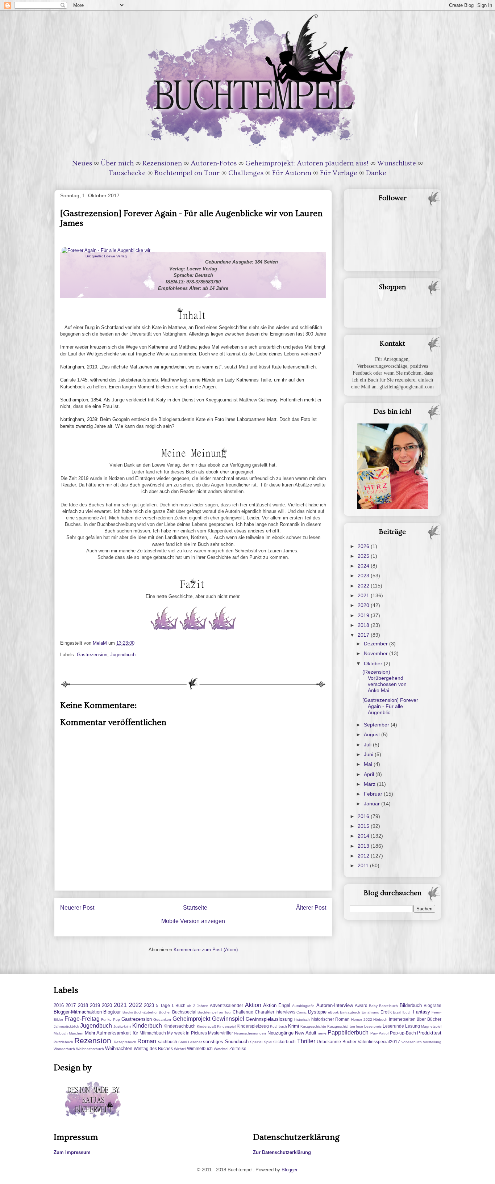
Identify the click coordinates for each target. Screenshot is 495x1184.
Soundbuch (237, 1041)
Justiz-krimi (122, 1026)
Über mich (117, 163)
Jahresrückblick (66, 1026)
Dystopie (317, 1012)
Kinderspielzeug (253, 1026)
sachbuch (167, 1041)
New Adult (305, 1033)
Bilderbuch (411, 1005)
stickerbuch (284, 1041)
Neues (82, 163)
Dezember (376, 643)
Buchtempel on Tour (187, 173)
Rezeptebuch (125, 1042)
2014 (364, 836)
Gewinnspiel (228, 1019)
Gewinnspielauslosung (269, 1019)
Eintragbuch (350, 1012)
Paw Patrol (379, 1033)
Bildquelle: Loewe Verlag (106, 256)
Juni (369, 754)
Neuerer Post (77, 908)
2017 (364, 635)
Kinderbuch (147, 1026)
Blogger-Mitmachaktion (78, 1012)
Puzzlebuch (63, 1042)
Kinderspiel (226, 1026)
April (369, 774)
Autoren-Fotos (214, 163)
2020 (364, 605)
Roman (146, 1041)
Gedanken (162, 1019)
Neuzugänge (280, 1033)
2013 (364, 846)
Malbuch (61, 1033)
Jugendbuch (123, 654)
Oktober (374, 663)
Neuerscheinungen (250, 1033)
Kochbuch (278, 1026)
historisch (302, 1019)
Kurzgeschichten (341, 1026)
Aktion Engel (276, 1005)
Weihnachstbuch (90, 1049)
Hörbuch (380, 1019)
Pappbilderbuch (348, 1032)
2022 (364, 586)
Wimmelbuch (200, 1048)
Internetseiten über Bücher (415, 1019)
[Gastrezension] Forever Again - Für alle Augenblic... (390, 706)
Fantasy (421, 1012)
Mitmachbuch (153, 1033)
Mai (369, 764)
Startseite (195, 908)
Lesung (412, 1026)
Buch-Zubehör (146, 1012)
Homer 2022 (361, 1019)
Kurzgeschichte (313, 1026)
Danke (376, 173)
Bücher (165, 1012)
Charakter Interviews (275, 1012)
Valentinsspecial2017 (379, 1041)
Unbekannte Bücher (336, 1041)
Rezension (92, 1040)
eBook (333, 1012)
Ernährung (370, 1012)
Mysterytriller (220, 1033)
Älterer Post (311, 908)
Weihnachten (118, 1048)
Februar (374, 794)
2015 (364, 826)
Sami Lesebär (189, 1042)
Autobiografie (303, 1006)
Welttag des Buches (153, 1048)
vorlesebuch (412, 1042)
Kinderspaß (206, 1026)
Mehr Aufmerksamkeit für (111, 1033)
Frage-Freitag (82, 1019)
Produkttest (429, 1033)
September (377, 725)
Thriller (306, 1041)
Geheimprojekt (191, 1019)
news (322, 1033)
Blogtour (112, 1012)
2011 (364, 865)
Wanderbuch (64, 1049)
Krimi (293, 1026)
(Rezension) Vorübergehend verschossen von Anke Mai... (384, 681)
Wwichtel (221, 1049)
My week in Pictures (187, 1033)
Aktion (253, 1005)
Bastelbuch (388, 1006)
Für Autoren (291, 173)
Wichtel (180, 1049)
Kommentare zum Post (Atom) (206, 949)
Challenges (245, 173)
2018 (364, 625)
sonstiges (213, 1041)
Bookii (127, 1012)
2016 (364, 816)
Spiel (268, 1042)
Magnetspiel (431, 1026)
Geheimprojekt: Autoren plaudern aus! (307, 163)
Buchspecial (184, 1012)
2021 (364, 595)
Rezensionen (162, 163)
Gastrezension (92, 654)
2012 (364, 856)
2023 (364, 575)
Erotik (386, 1012)
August (372, 734)
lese (359, 1026)
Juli (368, 744)
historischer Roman (330, 1019)
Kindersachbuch (179, 1026)
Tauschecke (127, 173)
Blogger (289, 1169)
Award (361, 1005)
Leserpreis (373, 1026)
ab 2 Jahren (197, 1006)
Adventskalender (226, 1005)
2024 (364, 566)
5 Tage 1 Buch (171, 1005)
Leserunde (393, 1026)
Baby (373, 1006)
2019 (364, 615)
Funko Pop (110, 1019)
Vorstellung (432, 1042)
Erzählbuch (402, 1012)
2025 (364, 556)
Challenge (243, 1012)
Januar (372, 803)
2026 (364, 546)
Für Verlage (338, 173)
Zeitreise (237, 1048)
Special (256, 1042)
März (370, 784)
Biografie (432, 1005)
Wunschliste (396, 163)
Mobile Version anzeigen (193, 921)
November (376, 653)
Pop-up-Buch (403, 1033)
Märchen (76, 1033)
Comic (301, 1012)
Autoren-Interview (334, 1005)
